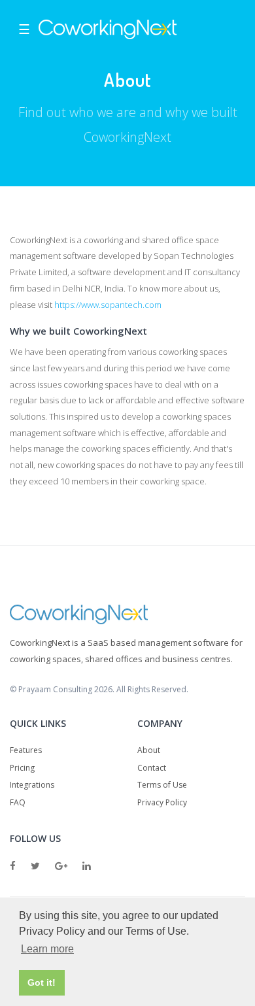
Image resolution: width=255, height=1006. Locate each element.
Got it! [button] (41, 982)
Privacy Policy (162, 802)
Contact (151, 767)
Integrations (32, 784)
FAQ (18, 802)
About (148, 750)
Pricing (22, 767)
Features (26, 750)
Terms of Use (162, 784)
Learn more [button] (47, 948)
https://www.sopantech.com (108, 304)
